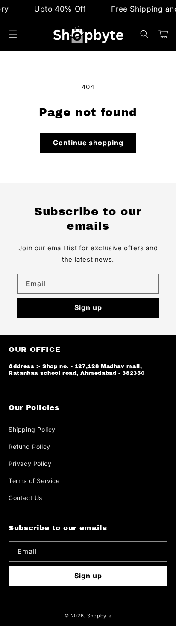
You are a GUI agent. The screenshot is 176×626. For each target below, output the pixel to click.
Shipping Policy (32, 429)
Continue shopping (88, 142)
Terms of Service (34, 480)
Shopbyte (99, 616)
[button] (12, 34)
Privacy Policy (30, 463)
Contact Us (25, 497)
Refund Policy (29, 446)
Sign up (88, 307)
